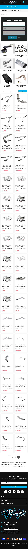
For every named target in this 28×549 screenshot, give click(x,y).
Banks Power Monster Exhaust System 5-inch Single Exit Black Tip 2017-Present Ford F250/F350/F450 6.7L (7, 326)
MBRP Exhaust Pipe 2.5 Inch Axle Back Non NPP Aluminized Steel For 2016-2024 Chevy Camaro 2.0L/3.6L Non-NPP (20, 386)
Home (2, 10)
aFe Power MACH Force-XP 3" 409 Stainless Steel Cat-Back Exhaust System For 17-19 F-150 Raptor (20, 127)
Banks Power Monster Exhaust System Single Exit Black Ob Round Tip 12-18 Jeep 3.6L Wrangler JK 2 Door (7, 226)
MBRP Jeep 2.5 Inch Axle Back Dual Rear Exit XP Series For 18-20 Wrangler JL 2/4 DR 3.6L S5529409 (7, 386)
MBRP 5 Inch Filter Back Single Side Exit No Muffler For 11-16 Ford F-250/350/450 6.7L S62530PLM (7, 426)
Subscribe (14, 487)
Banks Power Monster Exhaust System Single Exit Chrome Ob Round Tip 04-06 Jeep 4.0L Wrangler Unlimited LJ (7, 306)
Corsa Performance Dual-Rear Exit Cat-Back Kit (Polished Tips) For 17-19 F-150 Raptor (20, 147)
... (12, 457)
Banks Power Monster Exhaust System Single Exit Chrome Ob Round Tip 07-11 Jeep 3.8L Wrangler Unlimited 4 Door (20, 187)
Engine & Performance (10, 10)
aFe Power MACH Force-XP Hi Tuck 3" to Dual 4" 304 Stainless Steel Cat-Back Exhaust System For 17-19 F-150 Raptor (7, 107)
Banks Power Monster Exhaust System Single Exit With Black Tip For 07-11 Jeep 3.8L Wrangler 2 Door (7, 246)
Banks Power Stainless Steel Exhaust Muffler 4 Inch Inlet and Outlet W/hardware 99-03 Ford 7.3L (20, 286)
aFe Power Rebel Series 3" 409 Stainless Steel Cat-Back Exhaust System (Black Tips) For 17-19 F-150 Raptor (7, 147)
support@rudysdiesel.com (11, 529)
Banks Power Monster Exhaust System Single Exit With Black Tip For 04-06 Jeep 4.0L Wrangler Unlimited (20, 226)
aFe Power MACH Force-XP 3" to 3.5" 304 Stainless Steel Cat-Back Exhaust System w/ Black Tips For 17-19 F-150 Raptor (7, 127)
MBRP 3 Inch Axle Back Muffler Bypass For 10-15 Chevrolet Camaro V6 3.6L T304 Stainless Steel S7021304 (20, 446)
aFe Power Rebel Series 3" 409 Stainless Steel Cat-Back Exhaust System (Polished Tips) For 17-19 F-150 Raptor (20, 107)
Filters (21, 91)
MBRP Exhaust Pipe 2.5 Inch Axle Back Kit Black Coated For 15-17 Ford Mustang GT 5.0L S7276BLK (20, 406)
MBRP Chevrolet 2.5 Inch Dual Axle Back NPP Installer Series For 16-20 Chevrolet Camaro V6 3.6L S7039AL (20, 366)
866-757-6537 (8, 527)
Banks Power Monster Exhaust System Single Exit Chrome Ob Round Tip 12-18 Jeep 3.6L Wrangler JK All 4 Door (20, 246)
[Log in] (20, 2)
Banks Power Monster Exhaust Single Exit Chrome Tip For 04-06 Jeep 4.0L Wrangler (7, 266)
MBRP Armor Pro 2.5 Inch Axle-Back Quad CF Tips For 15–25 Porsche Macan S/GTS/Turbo (20, 346)
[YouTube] (18, 491)
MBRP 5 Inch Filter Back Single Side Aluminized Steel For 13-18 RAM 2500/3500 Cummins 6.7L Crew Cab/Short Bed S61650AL (7, 446)
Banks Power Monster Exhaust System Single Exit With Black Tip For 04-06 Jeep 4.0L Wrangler (20, 206)
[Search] (5, 2)
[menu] (1, 2)
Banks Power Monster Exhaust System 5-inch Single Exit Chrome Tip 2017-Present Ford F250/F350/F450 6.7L (7, 346)
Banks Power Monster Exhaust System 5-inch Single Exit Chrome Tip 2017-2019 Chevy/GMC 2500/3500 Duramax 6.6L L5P (20, 326)
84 (15, 457)
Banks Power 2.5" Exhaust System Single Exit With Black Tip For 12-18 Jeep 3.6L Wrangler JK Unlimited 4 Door (7, 206)
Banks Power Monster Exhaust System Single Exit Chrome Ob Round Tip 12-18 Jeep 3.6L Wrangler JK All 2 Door (20, 266)
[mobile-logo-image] (13, 3)
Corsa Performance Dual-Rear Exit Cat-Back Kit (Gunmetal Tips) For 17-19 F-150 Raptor (6, 167)
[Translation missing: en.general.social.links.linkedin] (22, 491)
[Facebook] (5, 491)
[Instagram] (9, 491)
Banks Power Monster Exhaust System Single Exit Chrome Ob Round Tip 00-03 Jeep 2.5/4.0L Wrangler (7, 286)
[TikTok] (14, 491)
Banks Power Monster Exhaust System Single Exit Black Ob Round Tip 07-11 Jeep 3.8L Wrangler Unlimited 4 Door (7, 187)
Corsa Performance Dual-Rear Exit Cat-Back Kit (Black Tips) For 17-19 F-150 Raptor (20, 167)
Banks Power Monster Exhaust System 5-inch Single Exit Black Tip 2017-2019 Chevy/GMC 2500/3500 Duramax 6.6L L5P (20, 306)
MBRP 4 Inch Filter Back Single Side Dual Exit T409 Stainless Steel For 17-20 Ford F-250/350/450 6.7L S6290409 (7, 406)
